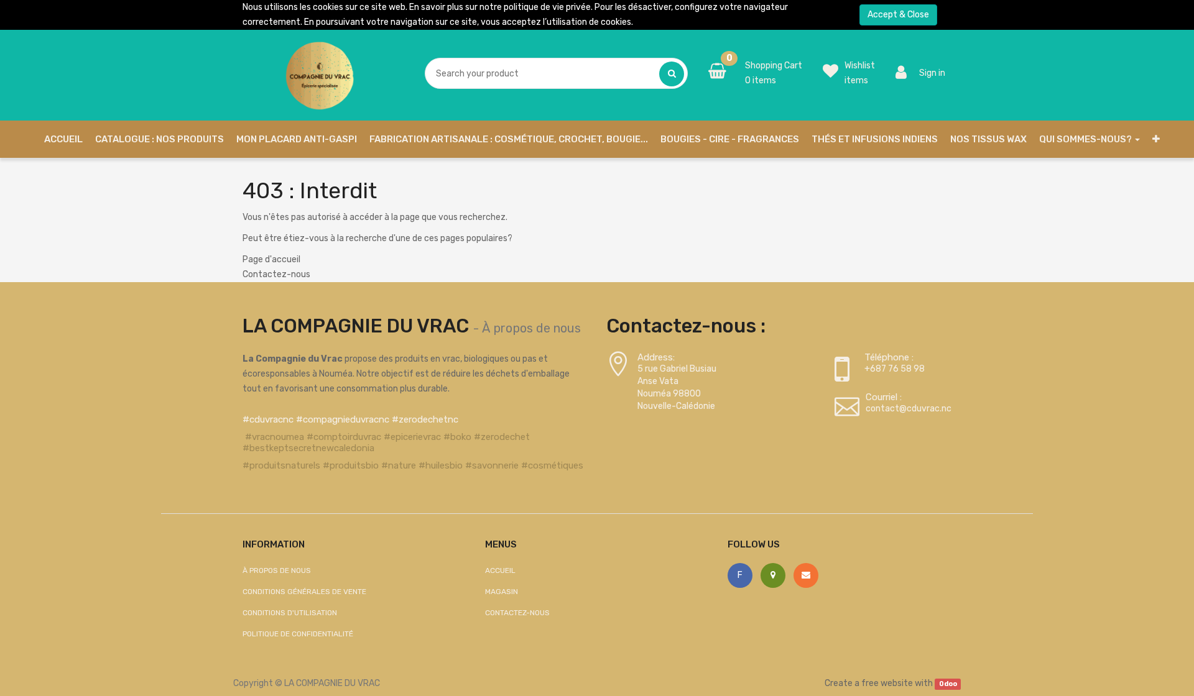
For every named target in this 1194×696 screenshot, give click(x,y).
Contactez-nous (276, 274)
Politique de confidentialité (298, 634)
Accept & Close (898, 14)
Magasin (501, 591)
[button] (1156, 139)
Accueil (500, 570)
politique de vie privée (547, 7)
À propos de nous (531, 328)
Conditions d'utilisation (290, 612)
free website (887, 683)
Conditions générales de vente (304, 591)
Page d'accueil (271, 259)
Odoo (948, 684)
